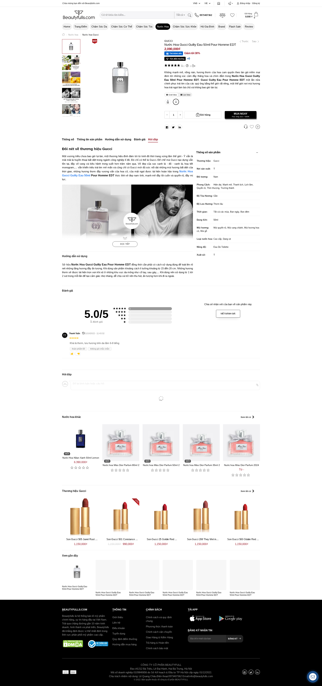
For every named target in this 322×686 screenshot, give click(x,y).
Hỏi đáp (153, 139)
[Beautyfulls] (63, 35)
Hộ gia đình (207, 26)
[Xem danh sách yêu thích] (252, 127)
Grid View (173, 95)
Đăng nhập (245, 3)
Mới (95, 41)
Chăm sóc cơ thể (121, 26)
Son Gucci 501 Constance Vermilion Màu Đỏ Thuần (134, 539)
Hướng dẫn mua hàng (124, 644)
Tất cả (179, 14)
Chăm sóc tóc (144, 26)
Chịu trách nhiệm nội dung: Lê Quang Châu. (133, 676)
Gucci (168, 41)
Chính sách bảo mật (157, 648)
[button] (230, 3)
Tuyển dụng (118, 633)
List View (186, 95)
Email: (185, 676)
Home (67, 26)
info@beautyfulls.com (201, 676)
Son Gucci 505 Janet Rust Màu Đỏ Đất (87, 539)
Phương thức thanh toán (159, 626)
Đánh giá (139, 139)
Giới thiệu (117, 617)
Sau (254, 41)
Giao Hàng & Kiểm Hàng (159, 637)
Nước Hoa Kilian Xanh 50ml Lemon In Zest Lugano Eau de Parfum (97, 457)
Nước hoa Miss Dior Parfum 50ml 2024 (163, 465)
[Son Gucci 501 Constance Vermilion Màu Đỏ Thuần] (120, 516)
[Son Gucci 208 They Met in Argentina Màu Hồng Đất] (201, 516)
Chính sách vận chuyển (159, 631)
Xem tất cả (246, 417)
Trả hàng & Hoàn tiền (157, 642)
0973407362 (206, 15)
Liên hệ (116, 622)
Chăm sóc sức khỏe (184, 26)
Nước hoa (163, 26)
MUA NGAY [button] (240, 115)
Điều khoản (118, 628)
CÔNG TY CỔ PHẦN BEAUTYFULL (161, 664)
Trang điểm (80, 26)
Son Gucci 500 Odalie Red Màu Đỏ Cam (249, 539)
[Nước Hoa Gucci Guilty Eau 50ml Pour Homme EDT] (176, 102)
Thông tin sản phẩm (89, 139)
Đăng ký (256, 3)
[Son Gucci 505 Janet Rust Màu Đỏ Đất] (80, 516)
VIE (206, 3)
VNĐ (195, 3)
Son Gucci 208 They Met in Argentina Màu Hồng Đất (215, 539)
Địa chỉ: (134, 668)
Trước (244, 41)
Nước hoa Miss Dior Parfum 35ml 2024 (203, 465)
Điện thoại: (162, 676)
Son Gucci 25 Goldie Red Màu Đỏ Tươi (168, 539)
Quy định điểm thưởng (124, 639)
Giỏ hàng (205, 114)
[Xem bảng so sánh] (258, 127)
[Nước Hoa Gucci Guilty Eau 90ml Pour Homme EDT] (168, 102)
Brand (221, 26)
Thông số (68, 139)
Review (249, 26)
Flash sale (235, 26)
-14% (136, 500)
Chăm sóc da (99, 26)
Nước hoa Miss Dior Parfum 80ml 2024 (123, 465)
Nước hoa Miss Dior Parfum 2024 (241, 465)
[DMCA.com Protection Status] (73, 644)
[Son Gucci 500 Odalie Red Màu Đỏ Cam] (241, 516)
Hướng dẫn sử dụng (118, 139)
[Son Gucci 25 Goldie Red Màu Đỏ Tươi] (161, 516)
